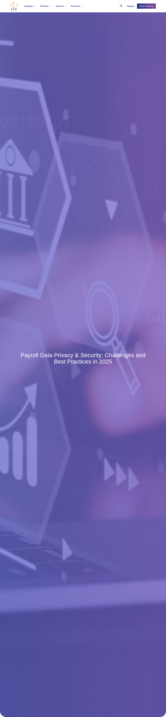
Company (28, 6)
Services (60, 6)
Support (131, 6)
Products (44, 6)
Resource (75, 6)
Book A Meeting (146, 6)
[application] (34, 6)
